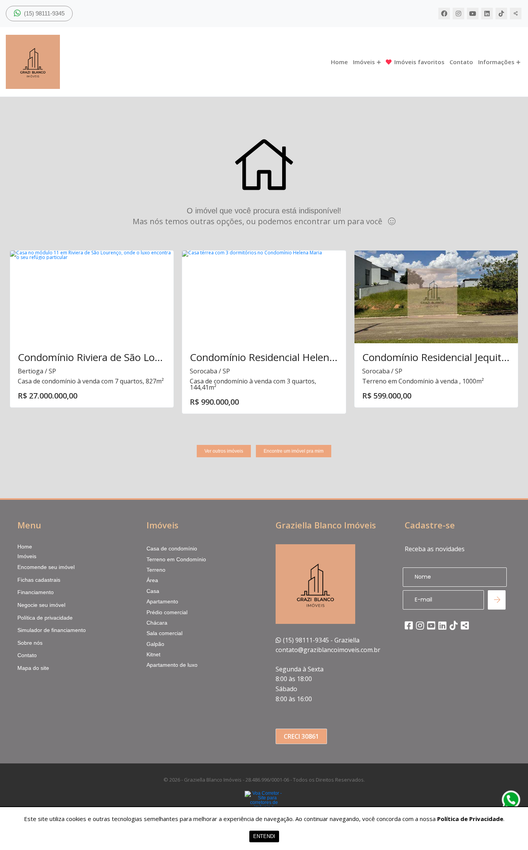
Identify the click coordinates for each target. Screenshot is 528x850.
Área (152, 580)
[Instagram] (458, 13)
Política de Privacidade (470, 819)
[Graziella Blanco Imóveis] (83, 62)
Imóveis (364, 62)
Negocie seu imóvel (41, 605)
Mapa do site (33, 668)
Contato (461, 62)
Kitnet (153, 654)
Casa (152, 591)
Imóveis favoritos (419, 62)
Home (339, 62)
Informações (496, 62)
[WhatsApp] (511, 799)
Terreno (155, 570)
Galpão (155, 644)
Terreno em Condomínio (176, 559)
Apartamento (162, 601)
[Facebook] (444, 13)
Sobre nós (30, 643)
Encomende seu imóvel (46, 567)
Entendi (264, 836)
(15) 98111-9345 (43, 13)
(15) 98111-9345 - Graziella (321, 640)
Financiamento (35, 592)
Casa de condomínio (171, 548)
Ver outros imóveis (223, 451)
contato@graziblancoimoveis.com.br (328, 650)
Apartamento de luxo (172, 665)
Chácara (156, 623)
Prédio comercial (166, 612)
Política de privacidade (45, 618)
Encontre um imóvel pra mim (294, 451)
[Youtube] (473, 13)
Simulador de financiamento (51, 630)
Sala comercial (164, 633)
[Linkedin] (487, 13)
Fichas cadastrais (38, 580)
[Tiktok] (501, 13)
